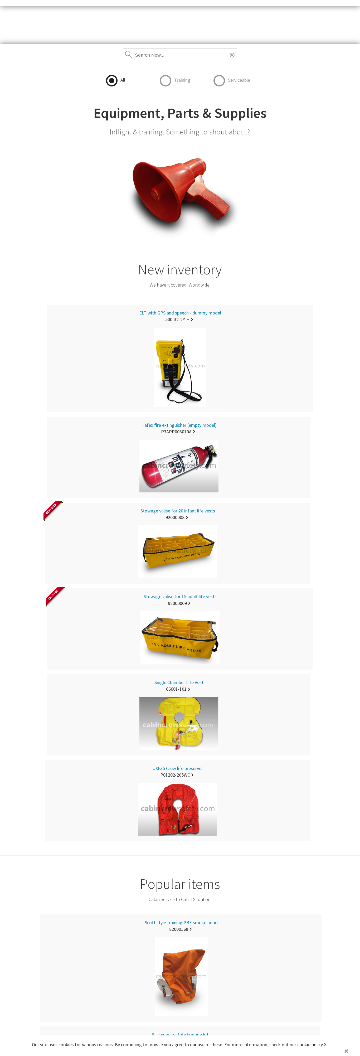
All (122, 80)
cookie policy (310, 1045)
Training (182, 80)
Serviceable (239, 80)
